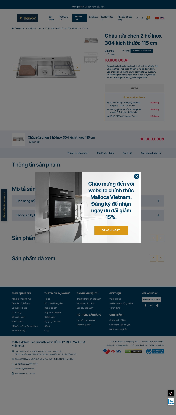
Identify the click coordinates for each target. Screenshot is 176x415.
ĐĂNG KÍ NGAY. (111, 230)
